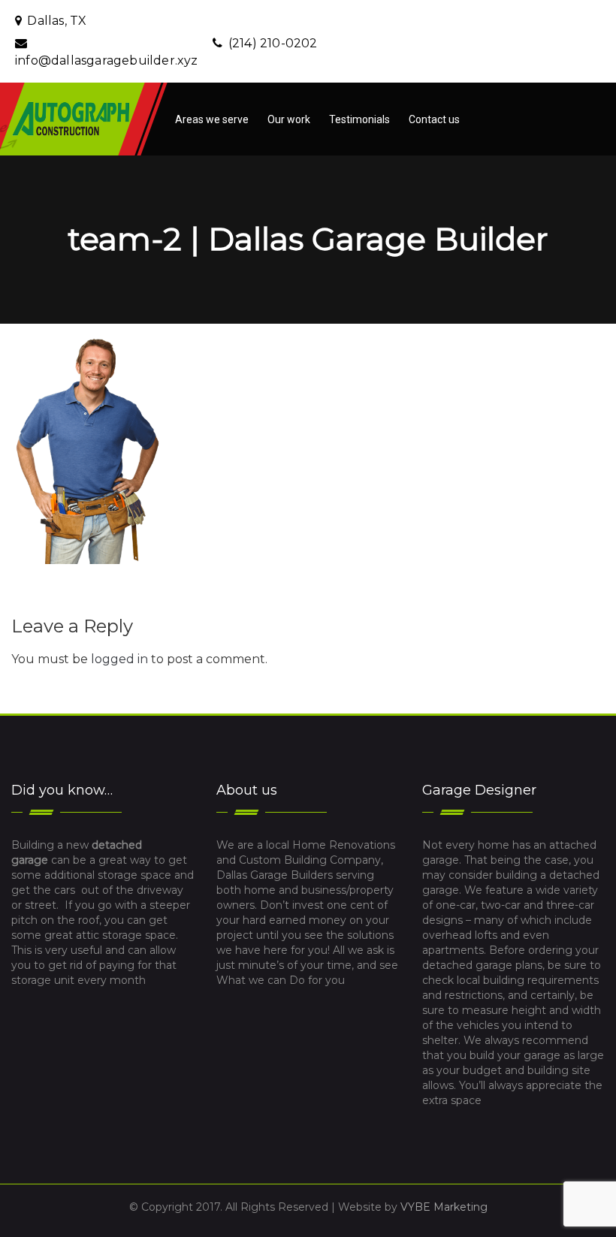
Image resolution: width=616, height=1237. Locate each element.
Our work (288, 119)
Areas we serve (212, 119)
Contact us (434, 119)
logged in (119, 659)
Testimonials (359, 119)
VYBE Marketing (444, 1207)
